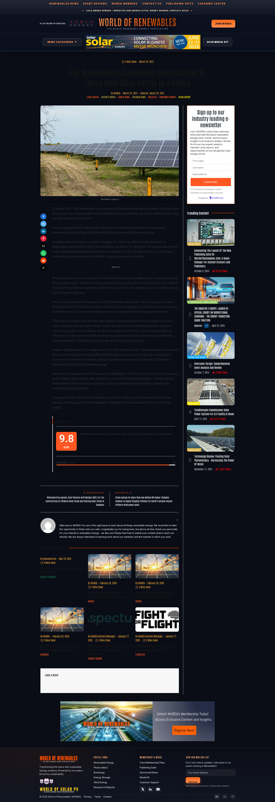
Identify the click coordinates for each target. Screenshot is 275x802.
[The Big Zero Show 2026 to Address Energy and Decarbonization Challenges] (109, 566)
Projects (152, 97)
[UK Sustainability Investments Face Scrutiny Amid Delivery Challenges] (62, 619)
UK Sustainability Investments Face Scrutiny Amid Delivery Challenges (59, 648)
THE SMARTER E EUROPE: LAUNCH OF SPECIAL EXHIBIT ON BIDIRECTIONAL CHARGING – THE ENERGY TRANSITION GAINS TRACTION (212, 314)
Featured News (138, 97)
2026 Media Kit (218, 42)
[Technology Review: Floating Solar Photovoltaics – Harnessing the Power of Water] (211, 438)
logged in (63, 681)
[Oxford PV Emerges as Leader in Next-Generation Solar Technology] (157, 619)
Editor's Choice (108, 97)
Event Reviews (95, 3)
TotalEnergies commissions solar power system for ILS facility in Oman (214, 411)
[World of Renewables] (46, 781)
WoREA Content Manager (103, 636)
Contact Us (152, 3)
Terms (97, 796)
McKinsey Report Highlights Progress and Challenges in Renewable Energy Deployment (109, 650)
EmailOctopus (217, 198)
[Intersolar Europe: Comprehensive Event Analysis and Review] (211, 345)
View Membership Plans (152, 762)
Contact (107, 796)
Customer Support (149, 782)
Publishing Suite (180, 3)
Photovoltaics (101, 767)
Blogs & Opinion (47, 576)
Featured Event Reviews (196, 357)
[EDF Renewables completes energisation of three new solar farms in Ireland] (109, 150)
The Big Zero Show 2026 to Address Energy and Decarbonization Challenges (108, 594)
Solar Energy (184, 97)
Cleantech (140, 654)
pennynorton (49, 558)
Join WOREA (223, 23)
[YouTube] (158, 789)
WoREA (117, 93)
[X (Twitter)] (143, 789)
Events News (123, 97)
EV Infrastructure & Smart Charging (202, 302)
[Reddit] (43, 260)
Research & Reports (104, 787)
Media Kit (144, 777)
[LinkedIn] (43, 231)
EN (216, 796)
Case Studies (93, 97)
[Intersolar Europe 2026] (142, 42)
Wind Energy (100, 782)
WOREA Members (125, 3)
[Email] (43, 246)
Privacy (88, 796)
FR (233, 796)
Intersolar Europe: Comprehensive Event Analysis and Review (212, 365)
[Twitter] (43, 224)
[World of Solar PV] (58, 790)
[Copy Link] (43, 268)
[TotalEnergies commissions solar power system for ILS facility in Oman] (211, 392)
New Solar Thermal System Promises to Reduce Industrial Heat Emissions (156, 594)
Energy (91, 601)
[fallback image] (137, 721)
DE (224, 796)
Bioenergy (99, 772)
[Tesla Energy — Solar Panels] (81, 23)
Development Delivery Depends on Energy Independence (61, 570)
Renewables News (64, 3)
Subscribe (193, 782)
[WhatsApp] (43, 253)
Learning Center (212, 3)
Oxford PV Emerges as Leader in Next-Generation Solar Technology (155, 648)
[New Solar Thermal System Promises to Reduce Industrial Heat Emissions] (157, 566)
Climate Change (95, 658)
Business (44, 654)
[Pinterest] (43, 238)
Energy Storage (102, 777)
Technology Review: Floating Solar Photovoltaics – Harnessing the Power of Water (214, 460)
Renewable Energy (167, 97)
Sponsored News (149, 772)
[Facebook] (43, 216)
